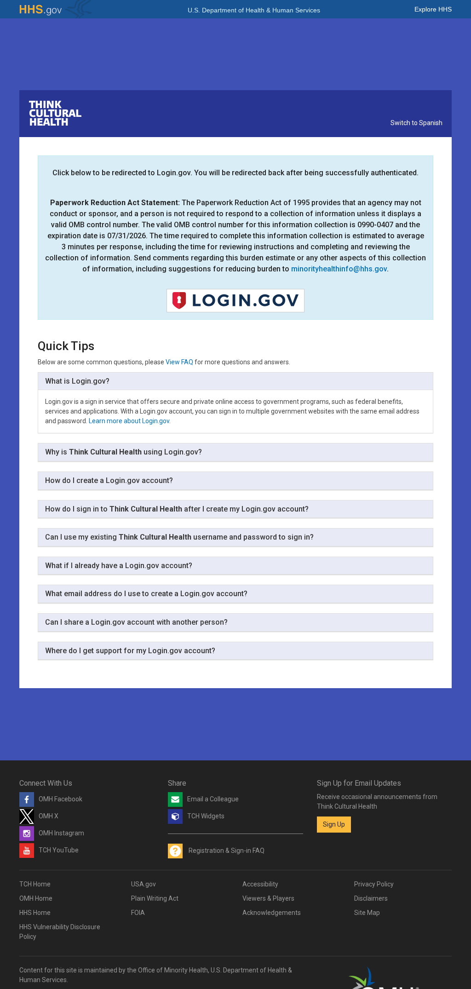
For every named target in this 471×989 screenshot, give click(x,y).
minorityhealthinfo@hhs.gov (339, 268)
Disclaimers (371, 898)
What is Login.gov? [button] (77, 381)
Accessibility (260, 884)
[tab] (235, 382)
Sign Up (334, 824)
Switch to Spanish (416, 122)
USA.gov (143, 884)
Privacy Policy (374, 884)
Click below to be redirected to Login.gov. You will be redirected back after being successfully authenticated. (235, 172)
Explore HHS (433, 9)
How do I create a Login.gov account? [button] (109, 480)
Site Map (367, 912)
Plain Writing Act (154, 898)
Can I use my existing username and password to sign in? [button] (179, 537)
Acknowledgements (271, 912)
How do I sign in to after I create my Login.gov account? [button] (177, 509)
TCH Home (35, 884)
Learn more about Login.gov (129, 421)
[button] (235, 300)
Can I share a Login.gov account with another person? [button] (136, 622)
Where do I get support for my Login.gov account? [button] (130, 650)
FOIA (138, 912)
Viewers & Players (268, 898)
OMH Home (35, 898)
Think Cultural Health (55, 113)
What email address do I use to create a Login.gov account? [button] (146, 593)
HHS (56, 9)
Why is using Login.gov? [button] (123, 452)
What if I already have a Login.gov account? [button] (118, 565)
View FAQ (179, 362)
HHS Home (35, 912)
